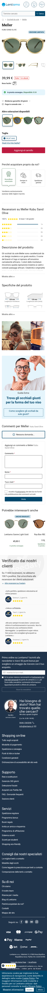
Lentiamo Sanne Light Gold (16, 534)
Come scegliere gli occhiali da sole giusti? (23, 412)
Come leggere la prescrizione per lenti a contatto (22, 867)
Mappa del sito (8, 912)
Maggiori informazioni (13, 989)
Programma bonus (10, 817)
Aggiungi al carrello (23, 150)
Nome (8, 472)
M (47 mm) (10, 138)
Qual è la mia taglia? (11, 143)
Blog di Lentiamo (9, 899)
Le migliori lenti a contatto (13, 858)
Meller (24, 19)
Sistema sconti (8, 835)
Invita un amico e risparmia (13, 826)
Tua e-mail (10, 482)
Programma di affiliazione (13, 831)
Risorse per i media (10, 895)
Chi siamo (6, 886)
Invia (23, 499)
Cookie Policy (28, 978)
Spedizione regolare (10, 813)
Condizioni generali (10, 757)
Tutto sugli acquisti (10, 740)
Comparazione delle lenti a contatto (17, 871)
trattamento (21, 491)
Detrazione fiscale (9, 785)
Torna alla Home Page (18, 962)
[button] (8, 65)
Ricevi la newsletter (23, 689)
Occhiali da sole (13, 19)
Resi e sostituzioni (9, 776)
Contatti (5, 908)
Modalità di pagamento (12, 744)
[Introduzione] (3, 19)
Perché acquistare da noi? (13, 904)
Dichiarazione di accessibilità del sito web (19, 762)
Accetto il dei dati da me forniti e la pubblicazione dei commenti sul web (23, 492)
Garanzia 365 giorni (10, 781)
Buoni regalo (7, 822)
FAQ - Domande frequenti (12, 794)
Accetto (30, 989)
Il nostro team (8, 890)
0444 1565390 (25, 722)
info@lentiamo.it (26, 726)
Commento (10, 453)
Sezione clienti (8, 798)
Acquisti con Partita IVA (12, 790)
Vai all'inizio (32, 962)
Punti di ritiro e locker (11, 753)
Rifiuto (40, 989)
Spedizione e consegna (12, 749)
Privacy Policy (34, 986)
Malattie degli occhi (10, 863)
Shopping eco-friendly (11, 844)
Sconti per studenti (10, 839)
